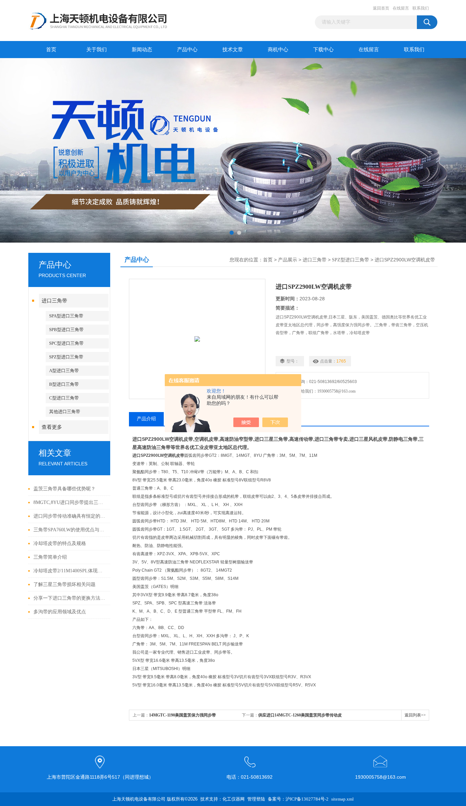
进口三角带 (54, 300)
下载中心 (323, 49)
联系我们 (420, 8)
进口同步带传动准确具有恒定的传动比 (70, 516)
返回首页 (381, 8)
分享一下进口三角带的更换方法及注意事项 (70, 598)
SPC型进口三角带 (66, 343)
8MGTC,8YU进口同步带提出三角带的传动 (70, 502)
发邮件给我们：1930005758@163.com (321, 391)
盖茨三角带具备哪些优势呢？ (64, 488)
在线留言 (401, 8)
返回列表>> (415, 715)
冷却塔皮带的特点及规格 (59, 543)
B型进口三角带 (64, 384)
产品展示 (287, 259)
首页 (51, 49)
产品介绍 (146, 418)
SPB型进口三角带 (66, 329)
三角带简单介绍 (50, 557)
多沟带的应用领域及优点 (59, 611)
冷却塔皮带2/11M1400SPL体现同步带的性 (70, 570)
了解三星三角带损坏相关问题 (64, 584)
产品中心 (187, 49)
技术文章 (232, 49)
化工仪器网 (233, 799)
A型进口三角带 (64, 370)
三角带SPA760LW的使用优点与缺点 (70, 529)
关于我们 (96, 49)
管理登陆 (256, 799)
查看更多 (52, 427)
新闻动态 (142, 49)
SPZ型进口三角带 (66, 356)
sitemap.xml (342, 799)
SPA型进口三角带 (66, 315)
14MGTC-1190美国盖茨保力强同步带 (182, 715)
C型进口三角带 (64, 397)
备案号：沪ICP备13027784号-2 (298, 799)
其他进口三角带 (64, 411)
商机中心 (278, 49)
